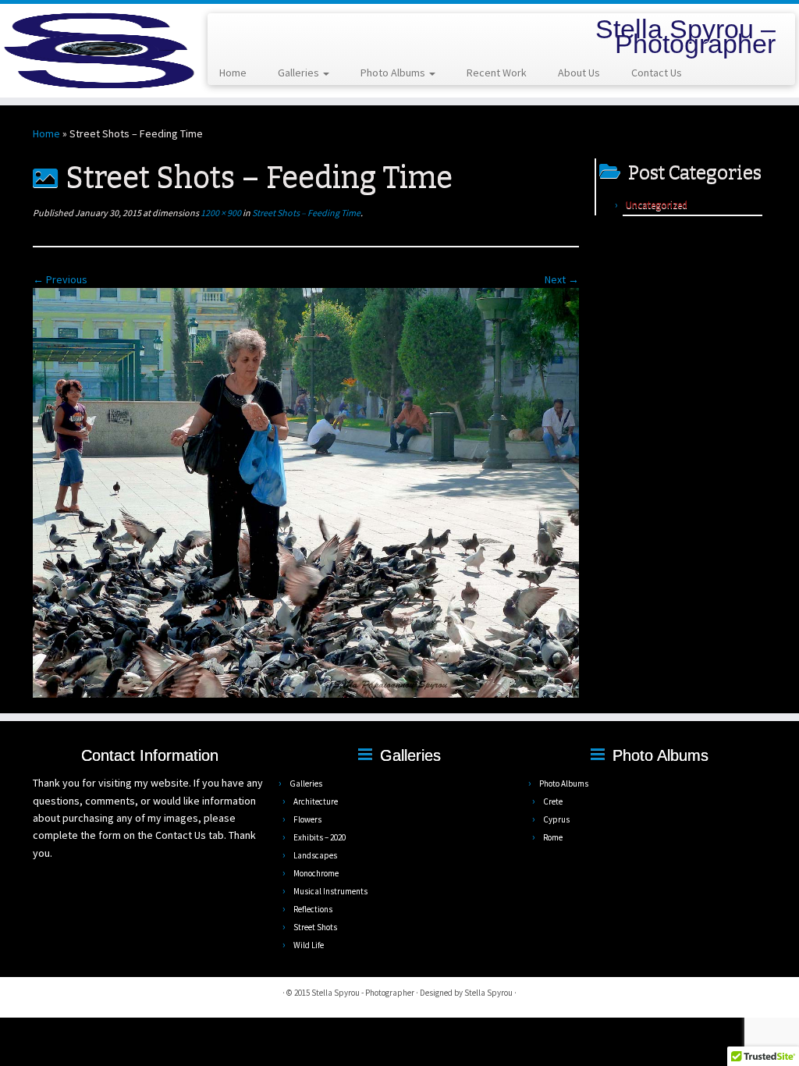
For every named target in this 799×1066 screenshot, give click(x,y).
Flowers (307, 819)
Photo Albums (394, 73)
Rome (553, 837)
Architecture (315, 801)
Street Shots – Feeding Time (305, 213)
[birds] (306, 492)
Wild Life (308, 945)
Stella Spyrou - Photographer (362, 992)
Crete (553, 801)
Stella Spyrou (488, 992)
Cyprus (556, 819)
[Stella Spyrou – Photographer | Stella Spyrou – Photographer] (93, 51)
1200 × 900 (220, 213)
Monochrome (316, 873)
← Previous (60, 279)
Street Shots (315, 927)
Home (233, 73)
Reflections (312, 909)
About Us (579, 73)
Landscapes (315, 855)
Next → (562, 279)
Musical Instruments (330, 891)
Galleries (299, 73)
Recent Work (497, 73)
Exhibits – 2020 (319, 837)
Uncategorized (656, 204)
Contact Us (656, 73)
